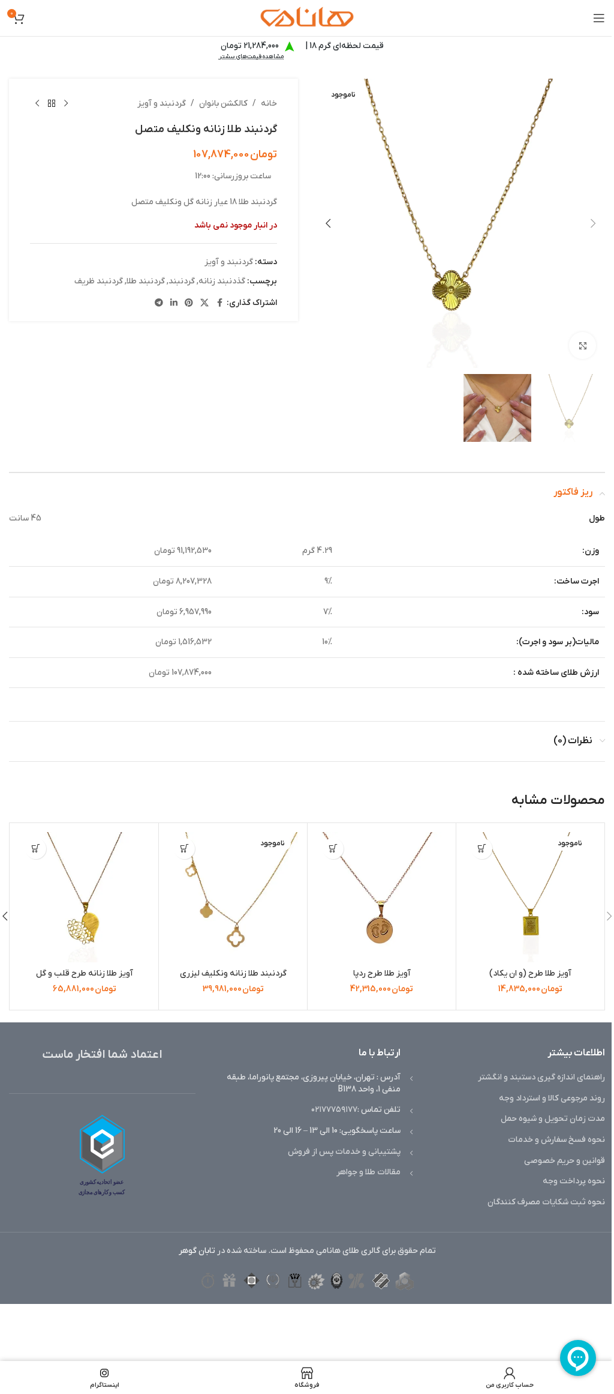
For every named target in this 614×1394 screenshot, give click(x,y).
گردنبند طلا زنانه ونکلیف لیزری (233, 973)
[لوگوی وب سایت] (307, 17)
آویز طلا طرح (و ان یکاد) (530, 973)
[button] (593, 223)
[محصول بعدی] (37, 104)
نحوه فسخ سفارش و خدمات (556, 1139)
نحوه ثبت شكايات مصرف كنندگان (546, 1202)
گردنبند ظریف (98, 281)
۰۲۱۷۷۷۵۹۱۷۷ (334, 1109)
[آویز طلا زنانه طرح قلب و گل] (84, 897)
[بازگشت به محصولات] (51, 104)
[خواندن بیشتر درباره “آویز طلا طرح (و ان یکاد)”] (481, 848)
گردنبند (181, 281)
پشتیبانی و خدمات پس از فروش (344, 1151)
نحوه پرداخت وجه (574, 1181)
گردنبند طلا (146, 281)
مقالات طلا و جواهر (368, 1172)
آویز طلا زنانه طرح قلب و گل (84, 973)
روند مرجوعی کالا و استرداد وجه (552, 1098)
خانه (269, 103)
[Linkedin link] (174, 303)
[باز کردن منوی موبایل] (599, 18)
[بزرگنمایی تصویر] (582, 345)
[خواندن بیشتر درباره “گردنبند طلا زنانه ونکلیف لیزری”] (184, 848)
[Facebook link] (219, 303)
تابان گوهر (197, 1251)
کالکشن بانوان (223, 103)
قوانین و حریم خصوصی (564, 1160)
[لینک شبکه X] (204, 303)
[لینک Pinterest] (189, 303)
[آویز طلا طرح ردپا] (382, 897)
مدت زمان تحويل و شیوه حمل (553, 1118)
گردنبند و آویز (161, 103)
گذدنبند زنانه (221, 281)
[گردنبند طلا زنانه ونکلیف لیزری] (233, 897)
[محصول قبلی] (66, 104)
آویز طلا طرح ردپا (382, 973)
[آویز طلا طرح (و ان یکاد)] (530, 897)
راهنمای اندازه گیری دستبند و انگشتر (541, 1077)
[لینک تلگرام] (159, 303)
